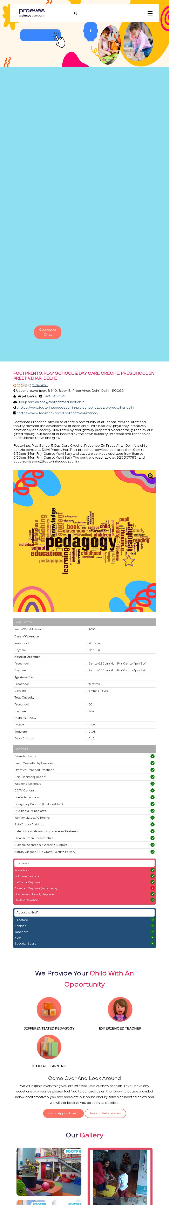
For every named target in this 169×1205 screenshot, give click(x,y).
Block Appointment (63, 1113)
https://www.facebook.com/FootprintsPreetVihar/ (59, 413)
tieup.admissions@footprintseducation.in (51, 402)
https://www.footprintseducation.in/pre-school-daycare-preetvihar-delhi (76, 408)
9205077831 (55, 396)
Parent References (105, 1113)
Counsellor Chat (47, 332)
